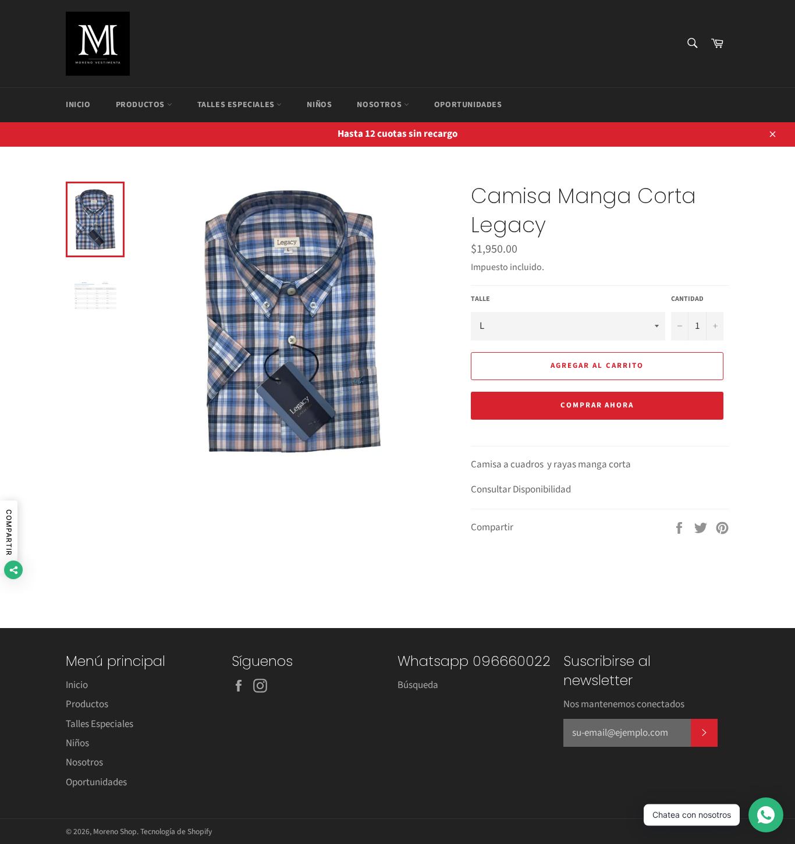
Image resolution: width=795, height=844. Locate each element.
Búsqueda (418, 685)
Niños (319, 105)
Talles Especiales (237, 105)
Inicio (78, 105)
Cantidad (687, 299)
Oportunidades (468, 105)
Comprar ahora (597, 405)
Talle (480, 299)
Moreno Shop (115, 831)
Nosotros (380, 105)
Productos (141, 105)
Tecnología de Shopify (176, 831)
